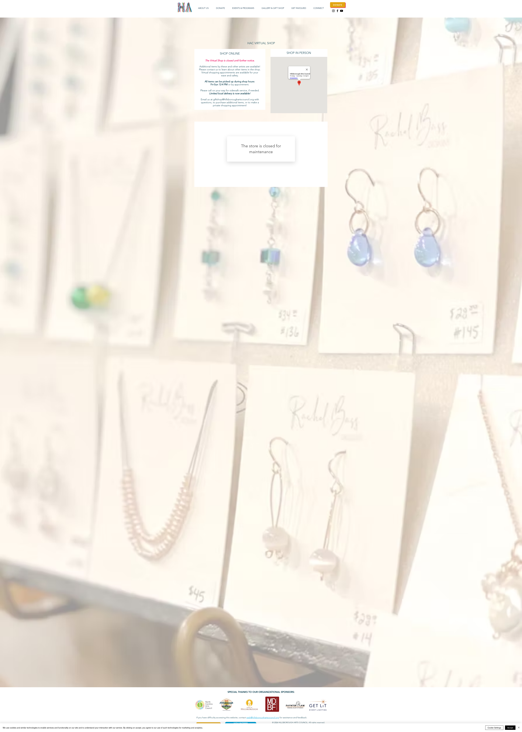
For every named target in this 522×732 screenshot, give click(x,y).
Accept (510, 727)
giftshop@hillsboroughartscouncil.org (233, 99)
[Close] (518, 727)
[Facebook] (337, 11)
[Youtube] (341, 11)
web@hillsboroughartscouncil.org (262, 717)
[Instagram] (333, 11)
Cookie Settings (494, 727)
